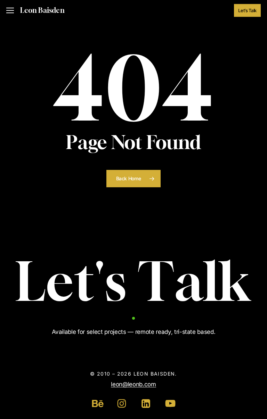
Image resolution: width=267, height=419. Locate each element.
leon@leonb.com (133, 384)
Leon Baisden (42, 10)
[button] (10, 10)
